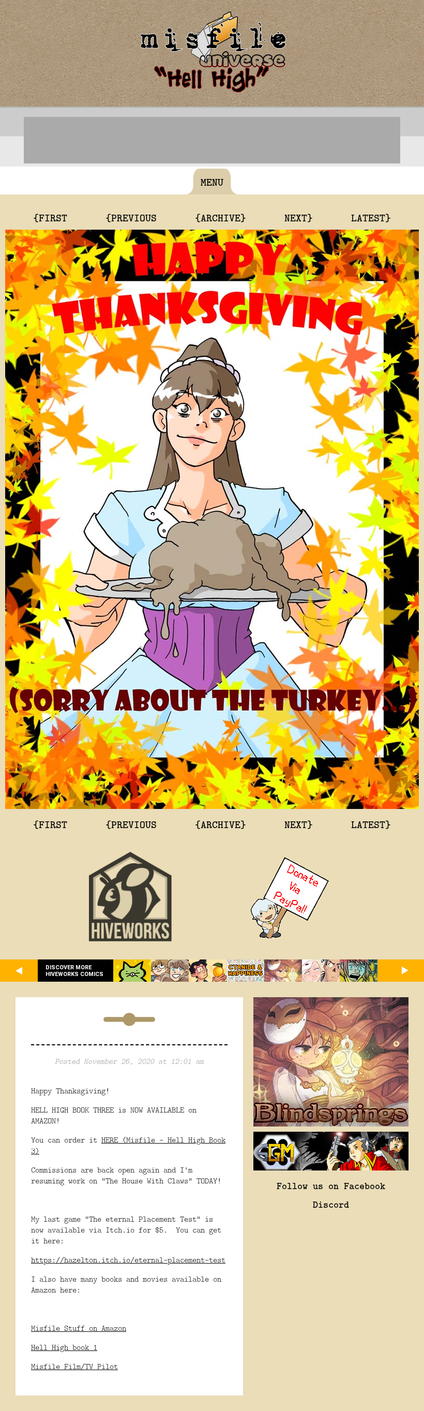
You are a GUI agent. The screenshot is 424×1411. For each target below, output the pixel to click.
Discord (331, 1204)
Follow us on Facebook (331, 1185)
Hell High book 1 (64, 1347)
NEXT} (298, 217)
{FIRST (50, 217)
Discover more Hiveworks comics (74, 971)
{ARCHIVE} (220, 217)
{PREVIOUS (131, 217)
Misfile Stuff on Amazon (78, 1328)
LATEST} (371, 217)
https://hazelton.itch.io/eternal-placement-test (128, 1259)
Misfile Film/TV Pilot (74, 1366)
